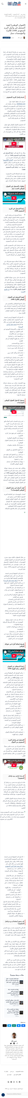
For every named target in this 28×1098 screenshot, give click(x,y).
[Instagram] (14, 1082)
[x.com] (17, 1082)
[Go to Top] (3, 1095)
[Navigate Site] (25, 4)
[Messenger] (19, 1025)
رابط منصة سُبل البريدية (10, 580)
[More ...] (5, 1025)
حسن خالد (20, 37)
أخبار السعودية (16, 14)
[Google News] (8, 1082)
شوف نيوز (23, 14)
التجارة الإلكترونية (8, 160)
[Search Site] (2, 4)
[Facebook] (23, 1025)
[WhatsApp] (14, 1025)
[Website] (17, 1043)
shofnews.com (21, 104)
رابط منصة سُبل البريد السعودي (14, 866)
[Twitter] (9, 1025)
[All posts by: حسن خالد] (14, 1036)
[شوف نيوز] (14, 3)
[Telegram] (11, 1082)
